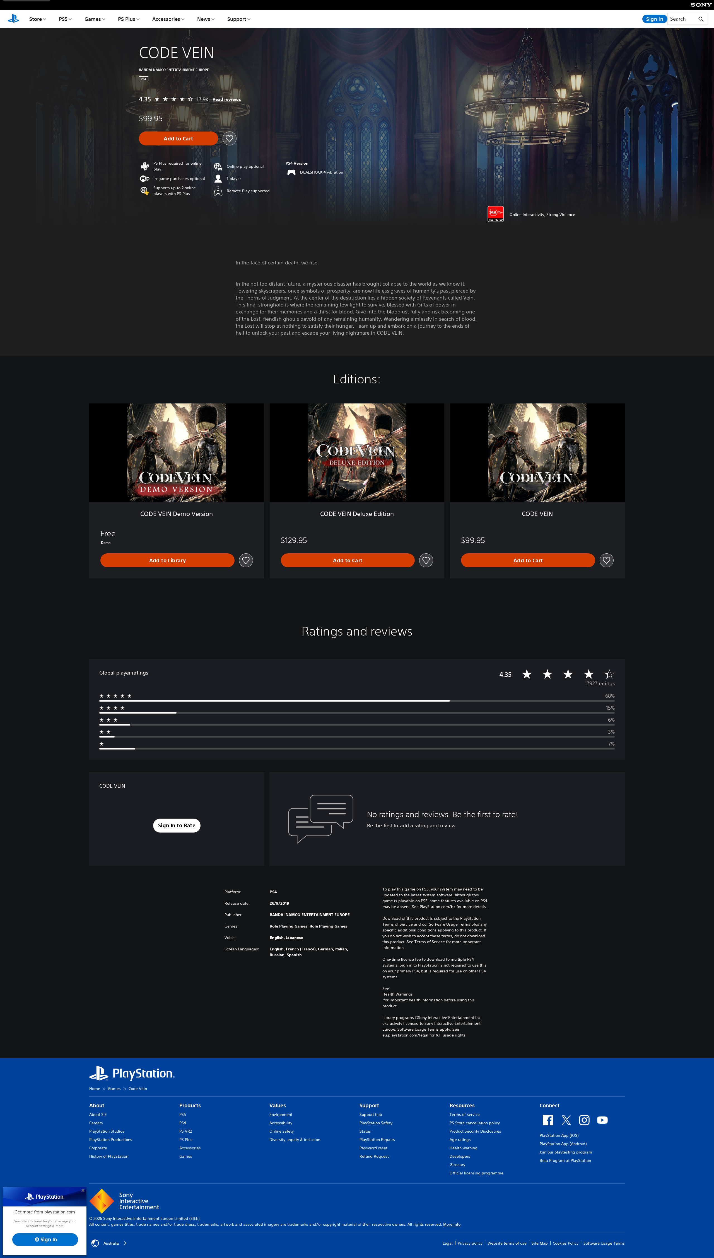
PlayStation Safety (376, 1122)
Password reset (373, 1147)
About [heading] (96, 1105)
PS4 (182, 1122)
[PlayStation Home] (13, 18)
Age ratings (460, 1139)
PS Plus (126, 19)
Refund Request (374, 1156)
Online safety (281, 1131)
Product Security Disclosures (475, 1131)
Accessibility (280, 1122)
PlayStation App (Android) (563, 1143)
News (203, 19)
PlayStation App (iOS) (559, 1135)
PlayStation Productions (110, 1139)
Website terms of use (507, 1243)
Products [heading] (190, 1105)
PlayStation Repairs (377, 1139)
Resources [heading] (462, 1105)
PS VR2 (185, 1131)
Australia (111, 1243)
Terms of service (465, 1114)
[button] (177, 825)
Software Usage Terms (604, 1243)
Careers (96, 1122)
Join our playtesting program (566, 1152)
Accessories (166, 19)
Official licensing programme (476, 1173)
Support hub (371, 1114)
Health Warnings (397, 994)
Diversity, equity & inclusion (294, 1139)
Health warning (463, 1147)
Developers (460, 1156)
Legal (448, 1243)
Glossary (457, 1164)
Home (94, 1088)
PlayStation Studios (106, 1131)
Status (365, 1131)
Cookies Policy (565, 1243)
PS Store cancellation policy (475, 1122)
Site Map (540, 1243)
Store (35, 19)
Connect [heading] (549, 1105)
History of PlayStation (108, 1156)
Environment (280, 1114)
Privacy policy (470, 1243)
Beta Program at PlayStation (565, 1160)
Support (236, 19)
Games (93, 19)
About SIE (98, 1114)
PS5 (63, 19)
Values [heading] (277, 1105)
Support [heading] (369, 1105)
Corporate (98, 1147)
